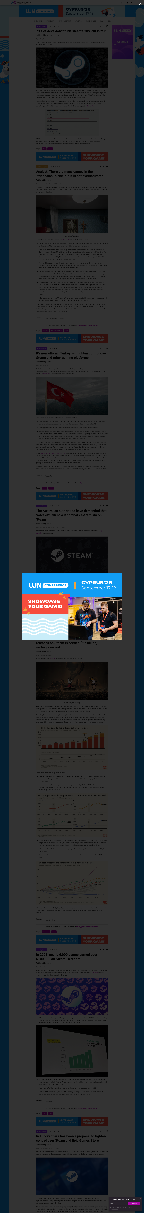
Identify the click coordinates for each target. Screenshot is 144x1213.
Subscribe (134, 1203)
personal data (115, 1209)
